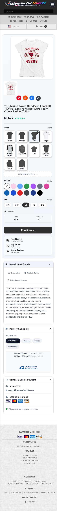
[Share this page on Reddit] (25, 98)
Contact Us (27, 481)
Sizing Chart (16, 493)
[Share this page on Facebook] (31, 98)
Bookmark (30, 502)
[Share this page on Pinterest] (18, 98)
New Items (44, 17)
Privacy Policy (40, 481)
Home (2, 422)
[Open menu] (52, 4)
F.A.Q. (6, 493)
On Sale (30, 17)
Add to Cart (30, 230)
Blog (44, 21)
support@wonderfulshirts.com (21, 390)
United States (13, 341)
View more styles (26, 174)
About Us (15, 481)
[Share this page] (38, 98)
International (12, 347)
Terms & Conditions (15, 484)
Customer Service (31, 493)
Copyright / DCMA (48, 493)
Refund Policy (32, 484)
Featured (32, 21)
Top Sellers (18, 21)
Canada (26, 341)
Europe (37, 341)
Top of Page (55, 422)
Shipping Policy (47, 484)
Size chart (10, 212)
